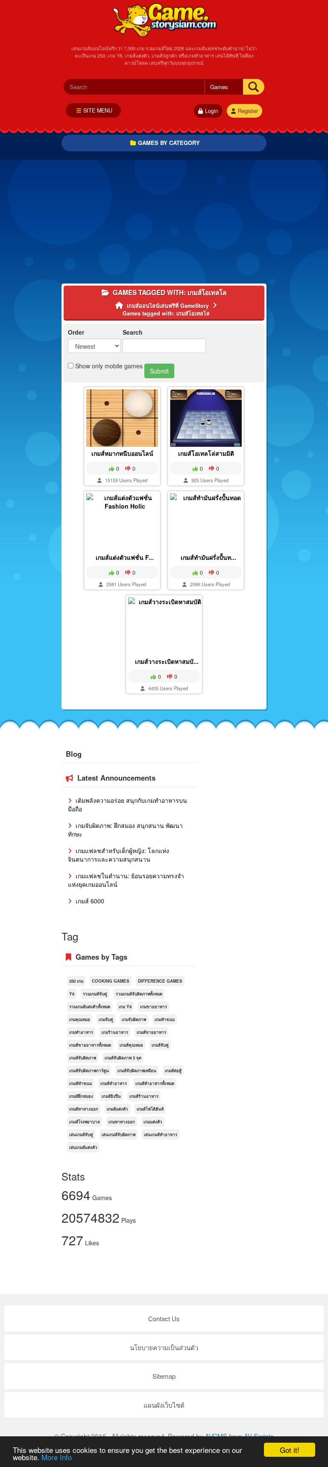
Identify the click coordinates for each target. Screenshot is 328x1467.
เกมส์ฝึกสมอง (81, 1096)
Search (133, 332)
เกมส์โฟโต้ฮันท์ (150, 1109)
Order (76, 332)
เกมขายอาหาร (153, 1007)
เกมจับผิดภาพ (134, 1019)
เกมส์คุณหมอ (131, 1045)
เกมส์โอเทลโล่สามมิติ (206, 453)
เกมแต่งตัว (153, 1122)
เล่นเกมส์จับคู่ (81, 1134)
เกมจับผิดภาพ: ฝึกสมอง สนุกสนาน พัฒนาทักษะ (125, 829)
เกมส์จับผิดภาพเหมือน (136, 1070)
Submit (159, 371)
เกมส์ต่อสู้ (173, 1070)
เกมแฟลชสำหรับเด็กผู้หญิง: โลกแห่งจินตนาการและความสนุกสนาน (118, 854)
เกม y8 (125, 1007)
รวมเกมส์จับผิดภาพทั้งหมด (139, 994)
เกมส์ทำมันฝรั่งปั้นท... (208, 557)
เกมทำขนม (165, 1019)
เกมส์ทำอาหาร (113, 1083)
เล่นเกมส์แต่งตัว (83, 1147)
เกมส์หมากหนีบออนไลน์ (122, 453)
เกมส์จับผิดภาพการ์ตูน (89, 1070)
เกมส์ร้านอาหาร (143, 1096)
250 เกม (76, 981)
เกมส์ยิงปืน (111, 1096)
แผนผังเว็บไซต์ (164, 1404)
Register (248, 111)
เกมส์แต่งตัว (117, 1109)
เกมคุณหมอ (79, 1019)
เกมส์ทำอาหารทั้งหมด (154, 1083)
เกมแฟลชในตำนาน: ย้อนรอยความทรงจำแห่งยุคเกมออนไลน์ (126, 879)
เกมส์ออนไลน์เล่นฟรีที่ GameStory (164, 19)
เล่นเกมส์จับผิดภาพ (118, 1134)
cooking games (110, 981)
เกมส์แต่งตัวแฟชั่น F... (125, 557)
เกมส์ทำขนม (80, 1083)
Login (211, 111)
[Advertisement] (164, 224)
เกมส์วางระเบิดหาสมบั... (167, 661)
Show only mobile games (108, 366)
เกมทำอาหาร (81, 1032)
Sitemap (164, 1376)
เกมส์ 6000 (89, 901)
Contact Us (164, 1318)
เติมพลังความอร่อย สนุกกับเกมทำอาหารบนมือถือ (127, 804)
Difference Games (160, 981)
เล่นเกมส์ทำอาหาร (160, 1134)
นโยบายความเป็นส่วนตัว (164, 1347)
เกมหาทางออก (121, 1122)
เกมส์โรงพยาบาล (84, 1122)
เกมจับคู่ (106, 1019)
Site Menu (97, 110)
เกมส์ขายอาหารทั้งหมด (90, 1045)
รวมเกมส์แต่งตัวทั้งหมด (89, 1007)
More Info (56, 1457)
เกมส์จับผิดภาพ (82, 1058)
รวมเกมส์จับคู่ (95, 994)
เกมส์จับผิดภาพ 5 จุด (123, 1058)
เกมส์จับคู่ (160, 1045)
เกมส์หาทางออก (83, 1109)
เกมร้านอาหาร (115, 1032)
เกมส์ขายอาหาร (151, 1032)
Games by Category (169, 143)
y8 (71, 994)
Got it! (289, 1449)
